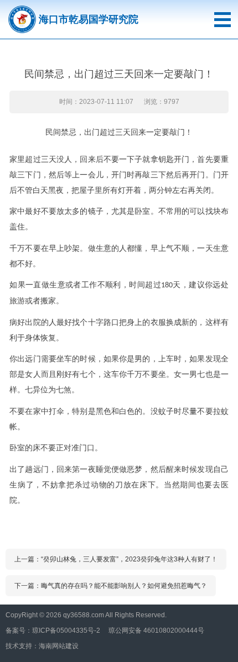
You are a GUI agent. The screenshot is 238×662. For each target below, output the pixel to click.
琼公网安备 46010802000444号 (156, 630)
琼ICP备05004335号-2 (66, 630)
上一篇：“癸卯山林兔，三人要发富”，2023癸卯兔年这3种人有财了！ (116, 559)
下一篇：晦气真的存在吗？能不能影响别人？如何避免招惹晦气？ (110, 586)
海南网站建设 (59, 646)
